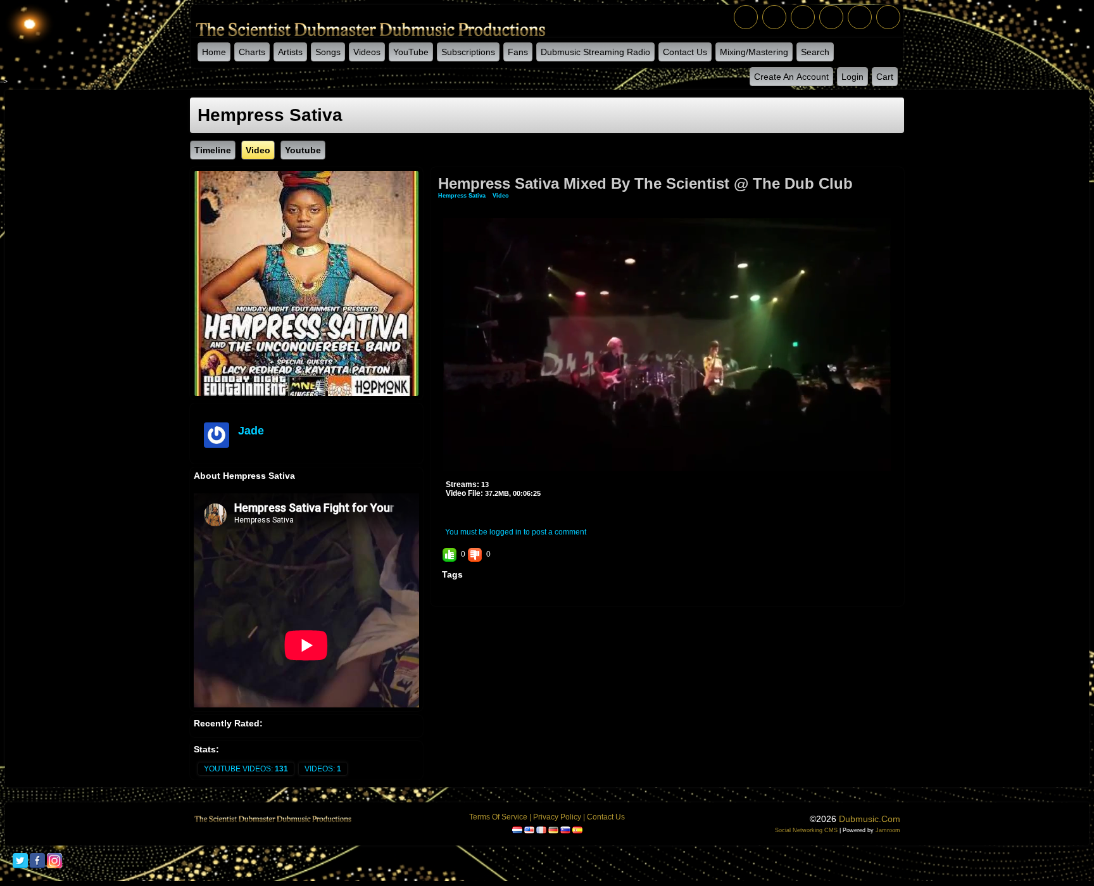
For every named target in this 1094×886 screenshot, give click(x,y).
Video (501, 196)
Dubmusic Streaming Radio (595, 52)
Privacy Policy (557, 817)
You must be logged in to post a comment (515, 532)
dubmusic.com (869, 819)
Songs (328, 52)
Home (214, 52)
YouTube (411, 52)
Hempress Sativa (462, 196)
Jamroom (888, 830)
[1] (451, 512)
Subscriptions (468, 52)
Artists (290, 52)
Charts (252, 52)
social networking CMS (806, 830)
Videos (366, 52)
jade (251, 430)
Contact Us (685, 52)
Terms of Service (498, 817)
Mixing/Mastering (754, 52)
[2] (456, 512)
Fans (518, 52)
